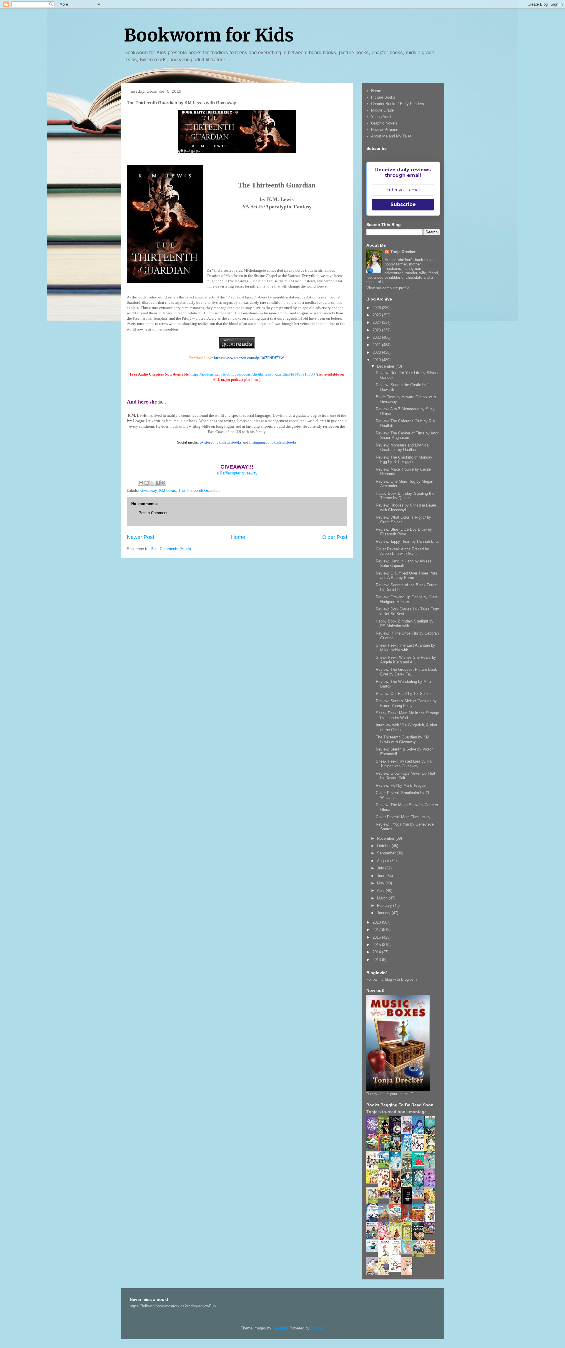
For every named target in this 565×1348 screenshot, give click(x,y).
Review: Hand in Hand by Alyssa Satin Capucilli (403, 563)
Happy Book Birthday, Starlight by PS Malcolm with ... (404, 623)
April (381, 890)
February (385, 905)
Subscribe (403, 204)
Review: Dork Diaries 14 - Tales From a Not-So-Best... (407, 611)
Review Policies (384, 129)
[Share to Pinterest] (163, 483)
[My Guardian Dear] (408, 1253)
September (387, 853)
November (386, 838)
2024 (377, 322)
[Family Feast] (373, 1182)
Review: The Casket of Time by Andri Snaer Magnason (407, 435)
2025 (377, 315)
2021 (377, 345)
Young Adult (381, 116)
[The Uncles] (373, 1238)
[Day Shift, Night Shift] (385, 1197)
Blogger (317, 1328)
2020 (377, 352)
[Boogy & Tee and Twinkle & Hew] (373, 1147)
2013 (377, 959)
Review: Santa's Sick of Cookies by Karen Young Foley (406, 703)
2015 (377, 944)
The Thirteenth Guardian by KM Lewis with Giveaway (402, 739)
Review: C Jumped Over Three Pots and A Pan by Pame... (406, 575)
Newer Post (140, 537)
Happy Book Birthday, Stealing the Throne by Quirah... (405, 495)
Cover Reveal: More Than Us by (403, 817)
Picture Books (383, 97)
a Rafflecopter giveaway (237, 473)
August (383, 861)
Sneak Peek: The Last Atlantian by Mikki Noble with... (405, 647)
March (383, 898)
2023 (377, 330)
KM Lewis (167, 490)
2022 (377, 337)
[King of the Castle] (408, 1238)
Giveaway (148, 490)
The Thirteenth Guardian (199, 490)
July (381, 868)
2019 (377, 360)
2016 (377, 937)
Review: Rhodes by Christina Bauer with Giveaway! (406, 507)
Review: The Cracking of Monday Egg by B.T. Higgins (404, 459)
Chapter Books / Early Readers (397, 104)
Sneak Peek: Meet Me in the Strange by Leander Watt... (407, 715)
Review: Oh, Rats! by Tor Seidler (404, 693)
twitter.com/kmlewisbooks (221, 442)
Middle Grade (382, 110)
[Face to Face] (431, 1203)
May (381, 883)
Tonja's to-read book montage (396, 1111)
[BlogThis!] (146, 483)
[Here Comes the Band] (419, 1150)
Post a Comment (153, 513)
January (384, 913)
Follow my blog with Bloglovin (391, 979)
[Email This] (141, 483)
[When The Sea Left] (385, 1218)
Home (238, 537)
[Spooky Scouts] (431, 1232)
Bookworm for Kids (209, 35)
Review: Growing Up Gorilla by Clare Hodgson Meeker (407, 599)
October (384, 846)
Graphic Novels (384, 123)
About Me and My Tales (391, 136)
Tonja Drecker (403, 252)
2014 (377, 952)
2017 (377, 929)
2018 (377, 922)
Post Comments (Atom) (171, 549)
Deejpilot (279, 1328)
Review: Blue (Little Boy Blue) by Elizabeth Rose (404, 531)
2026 (377, 308)
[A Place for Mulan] (385, 1185)
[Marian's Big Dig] (385, 1166)
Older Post (334, 537)
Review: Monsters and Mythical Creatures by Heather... (402, 447)
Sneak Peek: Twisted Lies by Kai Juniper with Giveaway (404, 763)
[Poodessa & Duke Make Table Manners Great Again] (396, 1271)
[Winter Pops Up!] (419, 1167)
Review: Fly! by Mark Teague (401, 785)
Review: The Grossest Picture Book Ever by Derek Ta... (406, 671)
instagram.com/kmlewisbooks (273, 442)
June (381, 876)
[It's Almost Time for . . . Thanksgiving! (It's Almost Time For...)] (431, 1253)
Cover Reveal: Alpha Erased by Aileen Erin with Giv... (402, 551)
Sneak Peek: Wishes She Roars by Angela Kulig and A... (406, 659)
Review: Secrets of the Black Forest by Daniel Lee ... (407, 587)
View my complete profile (387, 288)
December (386, 366)
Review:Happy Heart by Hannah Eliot (407, 541)
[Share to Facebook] (158, 483)
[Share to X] (152, 483)
